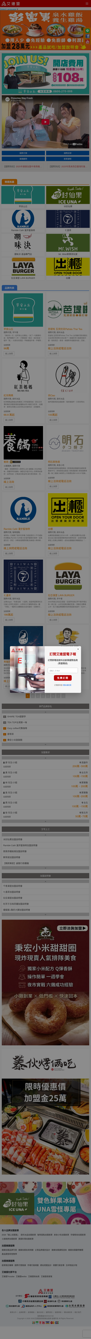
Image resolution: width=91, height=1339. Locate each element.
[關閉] (78, 649)
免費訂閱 (62, 678)
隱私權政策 (67, 685)
